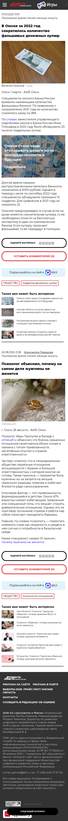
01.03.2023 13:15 (11, 14)
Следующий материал (32, 811)
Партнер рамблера (33, 804)
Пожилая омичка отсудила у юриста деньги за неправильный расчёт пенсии (38, 333)
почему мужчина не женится (23, 542)
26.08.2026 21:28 (11, 352)
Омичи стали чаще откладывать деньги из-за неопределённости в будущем (29, 153)
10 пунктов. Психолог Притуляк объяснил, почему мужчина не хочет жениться (40, 657)
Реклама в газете (45, 684)
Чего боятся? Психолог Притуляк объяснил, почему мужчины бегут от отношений (36, 614)
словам (11, 119)
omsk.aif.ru (9, 440)
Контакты (10, 697)
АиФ (29, 85)
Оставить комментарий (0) (34, 256)
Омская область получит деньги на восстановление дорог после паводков (38, 311)
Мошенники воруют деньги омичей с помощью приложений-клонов (37, 322)
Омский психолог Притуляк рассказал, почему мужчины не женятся (38, 635)
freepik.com (9, 423)
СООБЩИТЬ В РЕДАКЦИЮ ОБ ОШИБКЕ (29, 702)
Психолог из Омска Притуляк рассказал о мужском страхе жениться (39, 646)
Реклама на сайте (16, 684)
